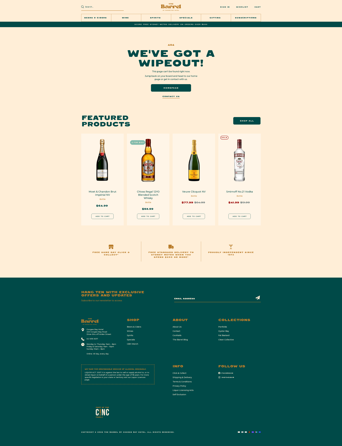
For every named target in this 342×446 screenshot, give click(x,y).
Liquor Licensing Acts (183, 390)
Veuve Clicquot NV (194, 191)
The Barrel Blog (180, 339)
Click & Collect (179, 373)
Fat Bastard (223, 335)
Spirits (130, 335)
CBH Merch (132, 344)
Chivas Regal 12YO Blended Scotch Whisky (148, 195)
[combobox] (104, 6)
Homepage (171, 88)
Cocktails (177, 335)
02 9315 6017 (92, 339)
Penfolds (222, 327)
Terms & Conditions (182, 381)
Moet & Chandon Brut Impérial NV (102, 193)
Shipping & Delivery (182, 377)
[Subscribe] (258, 297)
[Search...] (82, 6)
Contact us (171, 96)
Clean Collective (226, 339)
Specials (131, 339)
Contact (176, 331)
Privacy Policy (179, 386)
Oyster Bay (223, 331)
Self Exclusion (179, 394)
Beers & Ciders (134, 327)
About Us (177, 327)
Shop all (247, 121)
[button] (96, 18)
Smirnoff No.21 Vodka (239, 191)
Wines (130, 331)
